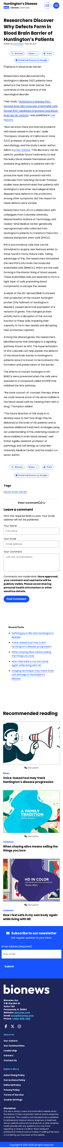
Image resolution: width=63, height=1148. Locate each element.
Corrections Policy (14, 1080)
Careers (8, 1055)
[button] (47, 5)
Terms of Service (14, 1094)
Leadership (10, 1050)
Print (48, 53)
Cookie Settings (13, 1099)
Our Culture (11, 1040)
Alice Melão (18, 43)
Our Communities (14, 1045)
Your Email (10, 539)
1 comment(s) (30, 503)
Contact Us (10, 1060)
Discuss (18, 53)
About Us (9, 1034)
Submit (9, 966)
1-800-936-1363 (21, 1018)
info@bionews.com (22, 1015)
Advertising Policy (14, 1075)
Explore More (11, 1069)
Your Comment (13, 551)
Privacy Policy (12, 1089)
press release (22, 150)
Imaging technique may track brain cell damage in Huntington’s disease (33, 674)
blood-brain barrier (15, 492)
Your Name (10, 526)
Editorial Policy (12, 1084)
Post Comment (16, 599)
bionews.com (22, 1012)
